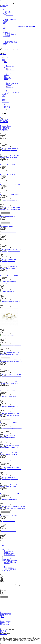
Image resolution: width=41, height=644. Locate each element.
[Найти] (0, 643)
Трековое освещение (9, 81)
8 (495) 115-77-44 (3, 6)
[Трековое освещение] (10, 30)
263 (3, 545)
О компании (2, 610)
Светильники (8, 69)
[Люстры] (10, 9)
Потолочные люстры (4, 122)
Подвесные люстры (3, 120)
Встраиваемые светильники (5, 622)
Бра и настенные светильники (5, 621)
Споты (1, 623)
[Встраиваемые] (10, 20)
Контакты (2, 612)
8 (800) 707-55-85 (3, 631)
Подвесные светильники (4, 624)
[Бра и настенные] (10, 24)
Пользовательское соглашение (5, 614)
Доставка (2, 617)
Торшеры (2, 627)
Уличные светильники (4, 628)
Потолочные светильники (4, 625)
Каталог (5, 62)
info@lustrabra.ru (3, 632)
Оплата (1, 616)
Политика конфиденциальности (5, 613)
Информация (2, 615)
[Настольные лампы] (10, 25)
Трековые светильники (4, 626)
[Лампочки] (10, 43)
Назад (5, 61)
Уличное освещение (9, 87)
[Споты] (10, 22)
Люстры (7, 64)
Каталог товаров (3, 619)
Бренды (1, 611)
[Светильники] (10, 13)
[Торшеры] (10, 27)
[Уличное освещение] (10, 36)
